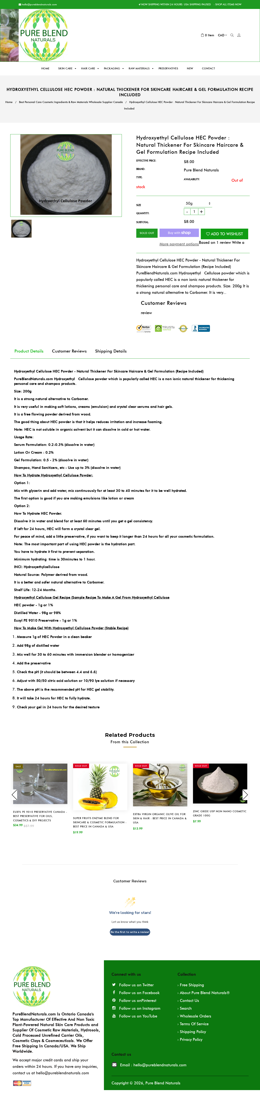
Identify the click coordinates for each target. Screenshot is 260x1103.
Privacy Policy (191, 1039)
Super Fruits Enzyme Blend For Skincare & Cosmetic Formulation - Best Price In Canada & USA (100, 822)
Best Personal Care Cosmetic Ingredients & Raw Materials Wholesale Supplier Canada (71, 102)
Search (186, 1008)
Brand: (140, 168)
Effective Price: (146, 160)
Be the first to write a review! (130, 932)
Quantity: (142, 213)
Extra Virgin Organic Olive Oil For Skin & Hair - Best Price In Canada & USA (160, 818)
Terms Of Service (194, 1024)
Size (138, 205)
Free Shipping (192, 985)
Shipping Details (111, 351)
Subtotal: (142, 222)
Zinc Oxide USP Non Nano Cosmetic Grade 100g (219, 813)
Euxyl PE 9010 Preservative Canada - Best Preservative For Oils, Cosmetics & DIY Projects (40, 816)
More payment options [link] (179, 244)
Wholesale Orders (195, 1016)
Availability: (192, 179)
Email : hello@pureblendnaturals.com (153, 1065)
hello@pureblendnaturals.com (39, 4)
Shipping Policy (193, 1031)
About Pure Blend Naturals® (205, 992)
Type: (139, 177)
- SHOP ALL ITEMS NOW (227, 4)
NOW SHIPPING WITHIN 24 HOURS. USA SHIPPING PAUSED (176, 4)
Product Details (28, 351)
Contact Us (189, 1000)
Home (9, 102)
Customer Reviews (69, 351)
